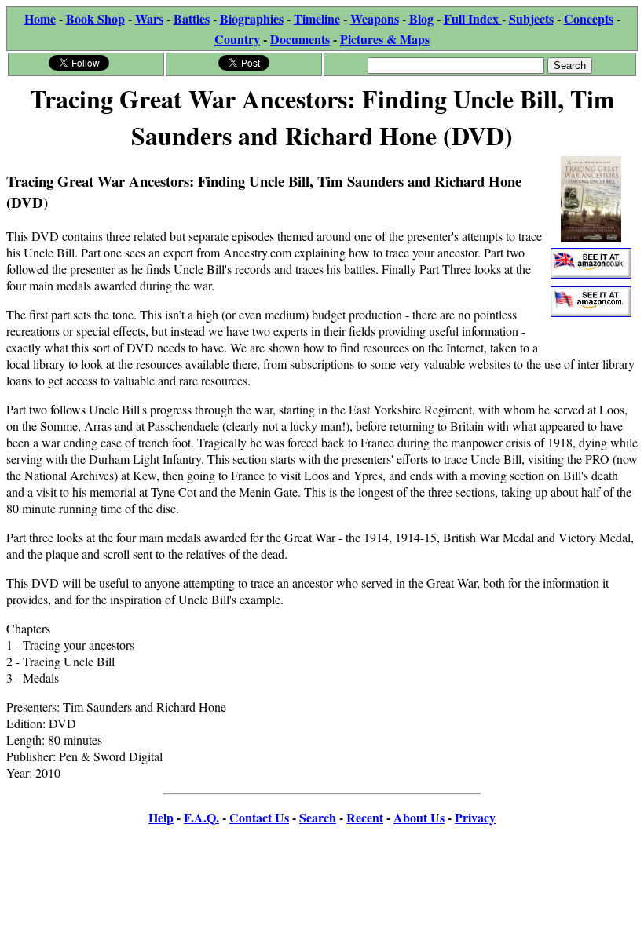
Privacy (475, 817)
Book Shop (95, 18)
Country (237, 39)
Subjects (531, 18)
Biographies (252, 18)
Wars (149, 18)
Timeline (317, 18)
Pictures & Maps (385, 39)
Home (40, 18)
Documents (300, 39)
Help (161, 817)
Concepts (588, 18)
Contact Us (259, 817)
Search (317, 817)
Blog (421, 18)
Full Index (473, 18)
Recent (364, 817)
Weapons (374, 18)
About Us (419, 817)
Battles (192, 18)
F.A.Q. (201, 817)
